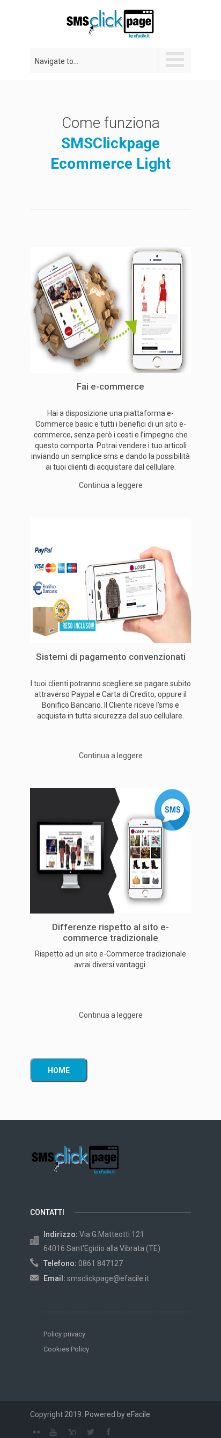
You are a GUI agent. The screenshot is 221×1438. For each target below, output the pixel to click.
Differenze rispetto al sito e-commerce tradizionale (110, 932)
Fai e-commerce (110, 386)
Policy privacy (64, 1334)
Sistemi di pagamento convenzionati (111, 656)
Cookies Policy (66, 1349)
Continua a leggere (111, 485)
